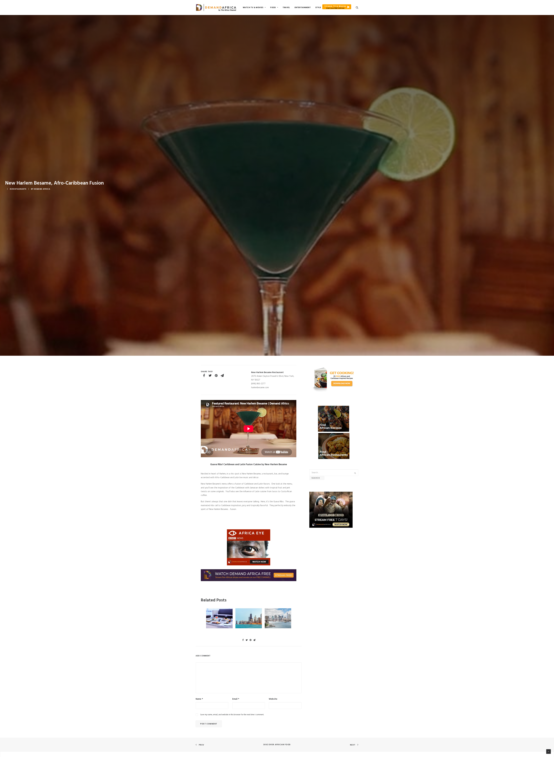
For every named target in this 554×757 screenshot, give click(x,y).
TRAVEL (286, 7)
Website (273, 699)
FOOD (273, 7)
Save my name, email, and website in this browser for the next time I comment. (232, 714)
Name (199, 699)
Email (235, 699)
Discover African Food (277, 744)
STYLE (318, 7)
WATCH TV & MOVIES (253, 7)
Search (316, 478)
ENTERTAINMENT (303, 7)
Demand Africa (42, 189)
